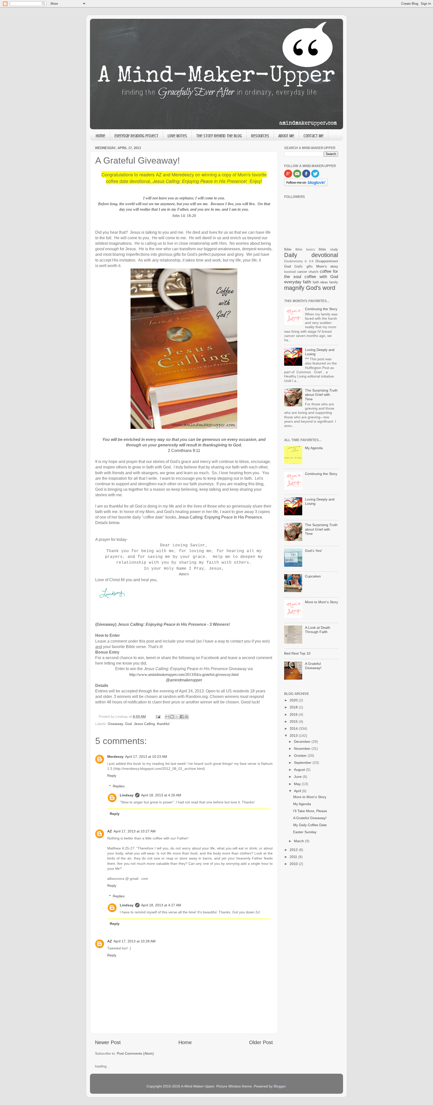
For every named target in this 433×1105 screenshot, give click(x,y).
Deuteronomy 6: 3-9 (298, 261)
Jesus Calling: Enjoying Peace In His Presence (220, 517)
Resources (260, 135)
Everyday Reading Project (136, 135)
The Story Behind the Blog (219, 135)
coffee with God (321, 276)
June (298, 777)
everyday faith (297, 281)
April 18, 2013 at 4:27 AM (161, 905)
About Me (286, 135)
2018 (294, 707)
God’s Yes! (313, 551)
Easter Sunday (304, 832)
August (300, 770)
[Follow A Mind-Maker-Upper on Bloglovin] (306, 185)
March (299, 841)
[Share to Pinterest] (186, 716)
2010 (294, 864)
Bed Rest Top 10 (297, 653)
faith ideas (320, 282)
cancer (302, 272)
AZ (109, 831)
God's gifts (303, 266)
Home (100, 135)
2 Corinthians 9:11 (184, 450)
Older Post (261, 1042)
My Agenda (314, 448)
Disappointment (326, 261)
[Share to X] (176, 716)
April (298, 791)
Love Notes (177, 135)
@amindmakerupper (184, 680)
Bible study (328, 249)
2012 (294, 850)
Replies (119, 786)
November (302, 749)
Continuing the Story (321, 309)
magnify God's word (309, 288)
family (333, 282)
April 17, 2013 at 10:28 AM (135, 941)
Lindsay (127, 795)
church (313, 272)
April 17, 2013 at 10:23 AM (146, 757)
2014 (294, 728)
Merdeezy (115, 757)
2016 (294, 714)
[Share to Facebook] (181, 716)
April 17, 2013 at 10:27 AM (135, 831)
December (302, 742)
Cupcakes (313, 576)
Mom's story (327, 266)
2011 (294, 857)
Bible (287, 249)
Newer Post (108, 1042)
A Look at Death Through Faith (317, 630)
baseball (290, 271)
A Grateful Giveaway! (313, 666)
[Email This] (167, 716)
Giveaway (115, 724)
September (303, 763)
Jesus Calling (144, 724)
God (128, 724)
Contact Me (313, 135)
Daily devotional (311, 255)
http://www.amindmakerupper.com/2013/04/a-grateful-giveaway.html (184, 674)
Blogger (280, 1086)
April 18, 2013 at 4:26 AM (161, 795)
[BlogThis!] (172, 716)
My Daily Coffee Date (310, 825)
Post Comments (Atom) (135, 1053)
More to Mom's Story (321, 602)
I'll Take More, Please (310, 811)
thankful (163, 724)
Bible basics (305, 249)
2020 (294, 700)
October (301, 756)
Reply (111, 776)
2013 (294, 735)
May (298, 784)
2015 (294, 721)
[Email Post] (157, 716)
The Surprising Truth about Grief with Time (321, 394)
